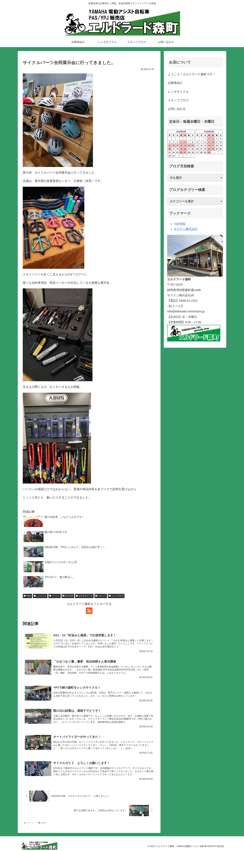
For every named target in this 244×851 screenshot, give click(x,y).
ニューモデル (117, 596)
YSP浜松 (180, 223)
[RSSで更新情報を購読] (89, 610)
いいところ (41, 596)
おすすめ (69, 596)
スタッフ (102, 596)
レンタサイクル (178, 91)
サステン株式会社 (186, 229)
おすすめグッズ (86, 596)
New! (28, 596)
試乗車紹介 (175, 83)
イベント (56, 596)
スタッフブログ (178, 100)
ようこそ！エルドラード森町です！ (192, 74)
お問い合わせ (177, 109)
